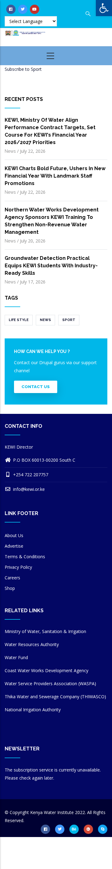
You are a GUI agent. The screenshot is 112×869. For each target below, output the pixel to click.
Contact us (35, 386)
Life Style (19, 320)
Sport (68, 320)
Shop (10, 588)
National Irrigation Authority (33, 710)
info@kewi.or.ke (28, 489)
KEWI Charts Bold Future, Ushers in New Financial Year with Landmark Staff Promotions (55, 175)
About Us (14, 535)
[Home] (28, 36)
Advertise (14, 546)
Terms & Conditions (25, 556)
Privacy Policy (18, 567)
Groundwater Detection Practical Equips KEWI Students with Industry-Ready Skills (51, 265)
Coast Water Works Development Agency (46, 670)
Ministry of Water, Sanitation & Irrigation (45, 631)
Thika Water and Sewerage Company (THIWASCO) (55, 696)
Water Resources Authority (32, 644)
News (10, 151)
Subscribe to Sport (23, 69)
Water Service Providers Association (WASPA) (50, 683)
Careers (12, 578)
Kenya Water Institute (52, 812)
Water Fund (16, 657)
